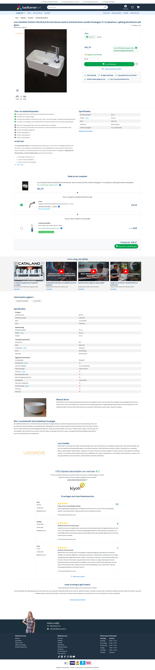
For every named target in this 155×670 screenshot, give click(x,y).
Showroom (106, 13)
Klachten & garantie (21, 647)
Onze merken (62, 653)
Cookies (72, 667)
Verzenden (18, 640)
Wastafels (23, 17)
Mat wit (99, 37)
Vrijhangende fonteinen (42, 17)
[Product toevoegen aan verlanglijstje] (136, 64)
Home (16, 17)
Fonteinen (30, 17)
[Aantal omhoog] (98, 59)
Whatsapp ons (55, 626)
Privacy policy (79, 667)
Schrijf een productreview (77, 600)
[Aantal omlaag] (91, 59)
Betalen (17, 638)
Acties (29, 13)
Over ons (60, 638)
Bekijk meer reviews (79, 576)
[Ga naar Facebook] (65, 656)
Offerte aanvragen (20, 645)
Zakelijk (125, 13)
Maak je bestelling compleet (112, 69)
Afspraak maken (116, 13)
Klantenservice (134, 13)
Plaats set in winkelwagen (127, 246)
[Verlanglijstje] (132, 8)
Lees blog (17, 289)
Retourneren (19, 642)
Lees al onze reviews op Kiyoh (76, 480)
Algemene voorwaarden (62, 667)
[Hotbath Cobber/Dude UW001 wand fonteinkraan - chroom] (32, 205)
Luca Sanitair (37, 301)
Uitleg (87, 118)
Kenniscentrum (37, 13)
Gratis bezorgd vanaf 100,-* (91, 2)
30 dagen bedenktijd (108, 2)
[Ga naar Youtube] (73, 656)
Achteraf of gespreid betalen (50, 2)
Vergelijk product (136, 25)
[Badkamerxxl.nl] (28, 7)
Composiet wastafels (22, 301)
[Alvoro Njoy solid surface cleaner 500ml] (32, 228)
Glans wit (91, 37)
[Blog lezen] (29, 271)
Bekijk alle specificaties (86, 131)
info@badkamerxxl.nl (58, 629)
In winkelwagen (110, 64)
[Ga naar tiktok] (59, 656)
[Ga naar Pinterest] (70, 656)
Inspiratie (47, 13)
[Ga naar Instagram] (67, 656)
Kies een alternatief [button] (44, 209)
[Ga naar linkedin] (62, 656)
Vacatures (61, 649)
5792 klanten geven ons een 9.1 (71, 2)
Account (125, 9)
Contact (60, 642)
